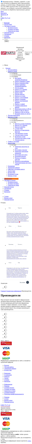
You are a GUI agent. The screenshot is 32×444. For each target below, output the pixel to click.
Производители (9, 32)
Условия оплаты (13, 182)
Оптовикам (7, 34)
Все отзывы (22, 282)
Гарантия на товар (9, 391)
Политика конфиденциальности (14, 394)
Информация (8, 384)
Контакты (4, 13)
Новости (7, 376)
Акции (6, 378)
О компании (8, 375)
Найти (6, 41)
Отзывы (6, 36)
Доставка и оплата (9, 26)
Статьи (6, 399)
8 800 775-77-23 (5, 18)
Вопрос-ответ (8, 400)
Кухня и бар (8, 370)
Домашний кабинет (10, 368)
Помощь (6, 386)
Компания (7, 373)
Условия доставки (13, 183)
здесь (29, 441)
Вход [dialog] (2, 11)
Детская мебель (9, 367)
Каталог (8, 68)
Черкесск (4, 14)
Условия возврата (9, 392)
